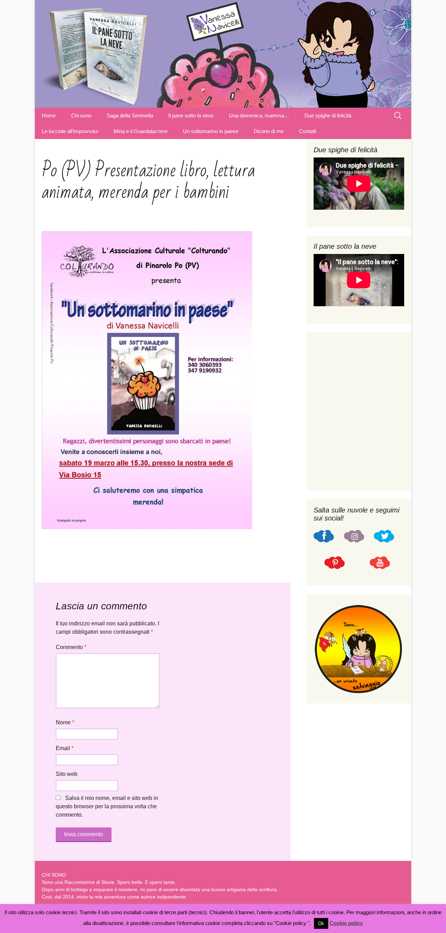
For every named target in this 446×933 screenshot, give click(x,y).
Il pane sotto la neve (191, 115)
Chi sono (81, 115)
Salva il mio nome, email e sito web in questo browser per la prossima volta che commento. (107, 806)
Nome (65, 722)
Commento (71, 647)
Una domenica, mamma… (259, 115)
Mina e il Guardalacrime (141, 131)
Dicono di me (269, 131)
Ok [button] (321, 923)
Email (65, 748)
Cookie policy (346, 923)
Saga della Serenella (130, 115)
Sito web (66, 774)
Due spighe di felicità (328, 115)
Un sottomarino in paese (210, 131)
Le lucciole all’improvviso (70, 131)
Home (49, 115)
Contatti (307, 131)
